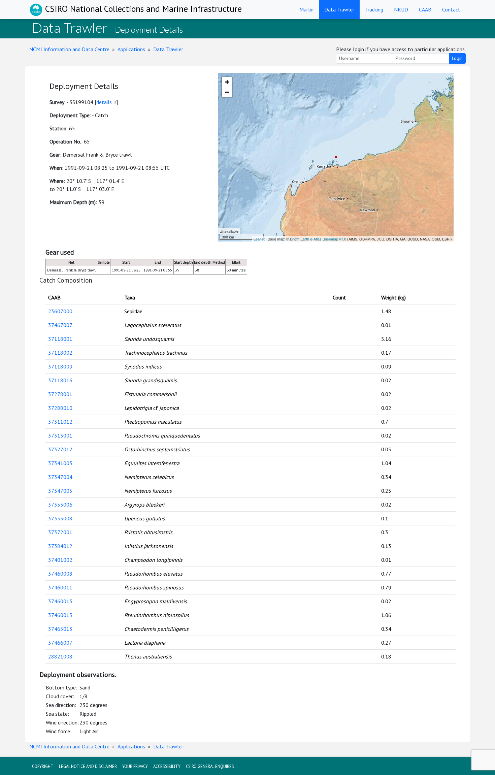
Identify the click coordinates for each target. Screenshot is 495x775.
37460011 (60, 587)
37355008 (60, 518)
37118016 (60, 380)
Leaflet (259, 238)
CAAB (425, 9)
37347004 (60, 477)
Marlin (306, 9)
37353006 (60, 504)
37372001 (60, 532)
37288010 (60, 408)
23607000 (60, 311)
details (104, 102)
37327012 (60, 449)
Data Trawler (339, 9)
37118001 (60, 338)
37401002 (60, 559)
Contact (451, 9)
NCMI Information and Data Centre (69, 49)
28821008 (60, 656)
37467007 (60, 325)
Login (457, 58)
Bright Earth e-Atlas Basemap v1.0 (318, 238)
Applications (131, 49)
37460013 (60, 601)
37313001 (60, 435)
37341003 (60, 463)
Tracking (374, 9)
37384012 (60, 546)
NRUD (401, 9)
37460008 (60, 573)
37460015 (60, 615)
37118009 (60, 366)
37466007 (60, 642)
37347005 (60, 490)
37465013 (60, 628)
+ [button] (227, 82)
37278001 (60, 394)
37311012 (60, 421)
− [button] (227, 92)
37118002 (60, 352)
